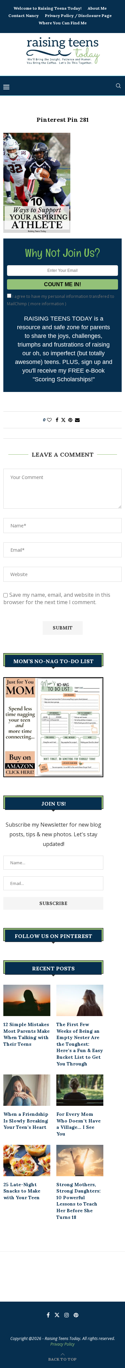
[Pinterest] (76, 1315)
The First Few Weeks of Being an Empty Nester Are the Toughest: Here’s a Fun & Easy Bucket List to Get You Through (79, 1044)
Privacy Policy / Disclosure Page (78, 15)
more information (47, 304)
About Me (97, 8)
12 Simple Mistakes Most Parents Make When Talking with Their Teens (26, 1034)
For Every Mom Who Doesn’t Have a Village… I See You (78, 1124)
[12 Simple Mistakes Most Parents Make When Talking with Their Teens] (26, 1000)
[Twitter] (57, 1315)
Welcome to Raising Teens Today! (47, 8)
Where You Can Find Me (63, 22)
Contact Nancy (23, 15)
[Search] (118, 85)
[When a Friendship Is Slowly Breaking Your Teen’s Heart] (26, 1090)
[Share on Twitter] (63, 420)
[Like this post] (49, 420)
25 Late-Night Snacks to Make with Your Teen (21, 1191)
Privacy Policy (62, 1344)
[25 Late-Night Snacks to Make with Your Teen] (26, 1160)
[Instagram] (66, 1315)
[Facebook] (48, 1315)
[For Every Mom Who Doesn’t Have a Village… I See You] (79, 1090)
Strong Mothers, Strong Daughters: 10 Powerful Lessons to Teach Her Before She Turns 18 (78, 1201)
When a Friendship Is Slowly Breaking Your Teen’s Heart (25, 1120)
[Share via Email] (77, 420)
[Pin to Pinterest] (70, 420)
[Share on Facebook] (57, 420)
